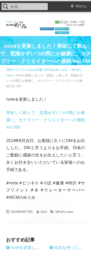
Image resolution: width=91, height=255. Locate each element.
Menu (81, 6)
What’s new (64, 211)
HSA (43, 211)
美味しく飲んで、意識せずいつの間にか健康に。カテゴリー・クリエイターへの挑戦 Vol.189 (45, 120)
